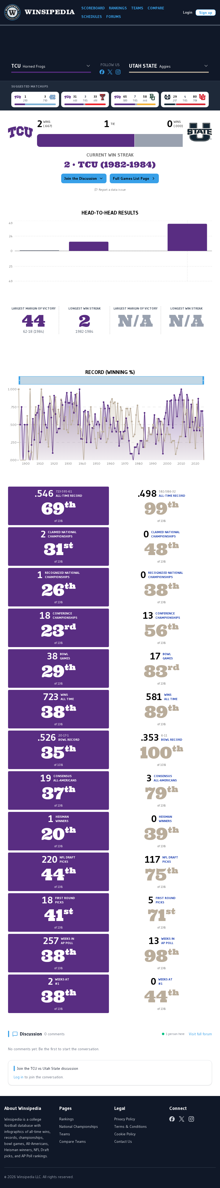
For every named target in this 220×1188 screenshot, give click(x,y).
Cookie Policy (124, 1134)
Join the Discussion (80, 178)
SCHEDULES (91, 16)
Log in (18, 1077)
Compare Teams (72, 1141)
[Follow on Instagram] (118, 72)
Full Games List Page (131, 178)
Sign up (205, 12)
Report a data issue (112, 190)
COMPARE (156, 8)
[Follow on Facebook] (102, 72)
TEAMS (137, 8)
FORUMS (113, 16)
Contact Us (123, 1141)
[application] (110, 255)
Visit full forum (200, 1034)
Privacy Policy (124, 1119)
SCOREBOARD (93, 8)
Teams (64, 1134)
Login (187, 12)
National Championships (78, 1126)
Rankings (66, 1119)
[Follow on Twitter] (110, 72)
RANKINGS (118, 8)
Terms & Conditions (130, 1126)
